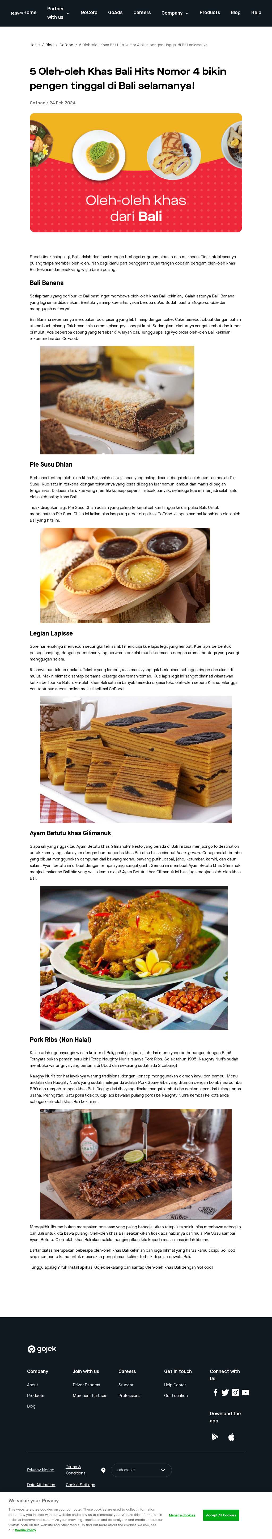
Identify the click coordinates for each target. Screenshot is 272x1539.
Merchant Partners (90, 1395)
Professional (129, 1395)
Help (256, 12)
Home (30, 12)
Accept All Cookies (221, 1515)
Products (210, 12)
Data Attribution (41, 1484)
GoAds (115, 12)
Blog (236, 12)
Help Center (175, 1385)
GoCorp (89, 12)
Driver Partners (86, 1385)
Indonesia (125, 1470)
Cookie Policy (25, 1530)
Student (125, 1385)
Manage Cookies (182, 1515)
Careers (142, 12)
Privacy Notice (40, 1470)
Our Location (176, 1395)
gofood (66, 45)
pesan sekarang (44, 1278)
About (32, 1385)
